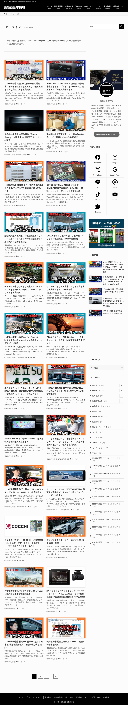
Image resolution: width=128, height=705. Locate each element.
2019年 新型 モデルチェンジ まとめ (106, 474)
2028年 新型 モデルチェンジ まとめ (106, 543)
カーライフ (98, 442)
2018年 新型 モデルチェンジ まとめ (106, 466)
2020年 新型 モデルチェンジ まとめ (106, 482)
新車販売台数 (99, 401)
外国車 (98, 390)
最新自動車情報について (106, 134)
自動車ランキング (101, 406)
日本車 (98, 385)
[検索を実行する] (121, 26)
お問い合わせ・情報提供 (100, 697)
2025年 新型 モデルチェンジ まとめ (106, 520)
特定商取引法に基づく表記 (63, 697)
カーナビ (97, 432)
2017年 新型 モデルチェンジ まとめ (106, 459)
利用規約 (48, 697)
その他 (96, 453)
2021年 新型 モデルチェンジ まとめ (106, 489)
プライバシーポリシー (34, 697)
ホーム (21, 697)
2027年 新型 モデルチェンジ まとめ (106, 535)
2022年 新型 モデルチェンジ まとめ (106, 497)
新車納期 (97, 395)
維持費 (96, 411)
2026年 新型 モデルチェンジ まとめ (106, 528)
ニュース (97, 437)
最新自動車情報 (14, 7)
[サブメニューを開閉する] (121, 385)
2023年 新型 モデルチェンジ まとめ (106, 505)
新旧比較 (97, 421)
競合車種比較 (99, 416)
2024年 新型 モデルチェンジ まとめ (106, 512)
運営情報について (82, 697)
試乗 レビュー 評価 (101, 427)
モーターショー (100, 447)
